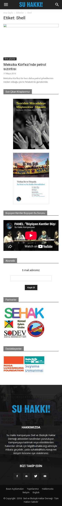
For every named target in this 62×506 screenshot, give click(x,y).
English (36, 492)
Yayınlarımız (33, 488)
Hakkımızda (47, 488)
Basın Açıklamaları (15, 488)
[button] (5, 4)
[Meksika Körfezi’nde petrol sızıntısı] (31, 42)
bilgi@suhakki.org (37, 446)
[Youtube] (45, 476)
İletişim (26, 492)
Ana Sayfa (8, 12)
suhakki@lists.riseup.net (43, 449)
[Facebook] (17, 476)
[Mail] (26, 476)
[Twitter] (35, 476)
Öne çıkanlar (10, 59)
